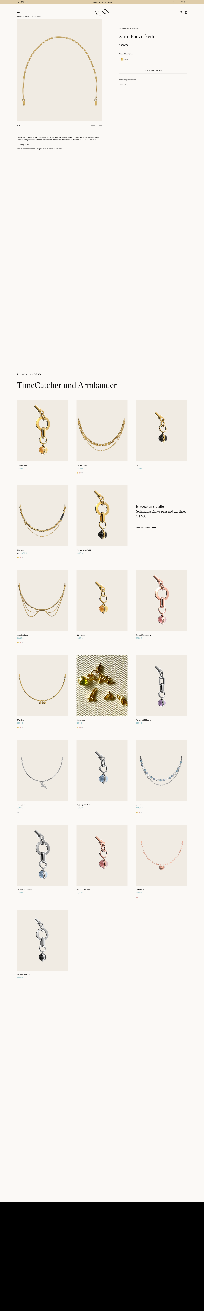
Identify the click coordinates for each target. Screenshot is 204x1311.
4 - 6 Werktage (134, 28)
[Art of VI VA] (102, 12)
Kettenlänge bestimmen (127, 80)
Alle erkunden (143, 527)
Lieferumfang (123, 85)
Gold (126, 59)
